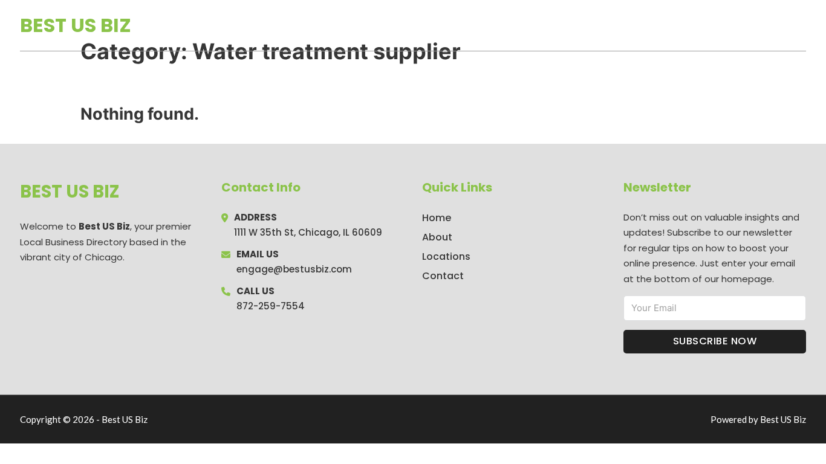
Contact (443, 276)
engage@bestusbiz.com (294, 269)
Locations (720, 25)
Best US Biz (75, 25)
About (437, 237)
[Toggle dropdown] (802, 25)
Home (666, 25)
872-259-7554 (270, 306)
